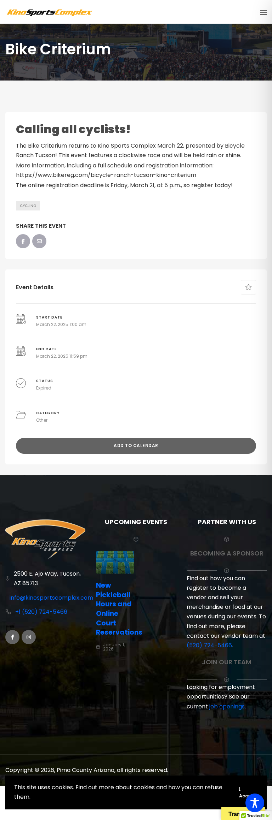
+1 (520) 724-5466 (41, 612)
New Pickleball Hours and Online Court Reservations (119, 609)
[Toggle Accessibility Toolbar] (255, 803)
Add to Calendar (136, 445)
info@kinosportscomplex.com (51, 598)
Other (41, 420)
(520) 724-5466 (209, 645)
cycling (28, 205)
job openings (227, 706)
